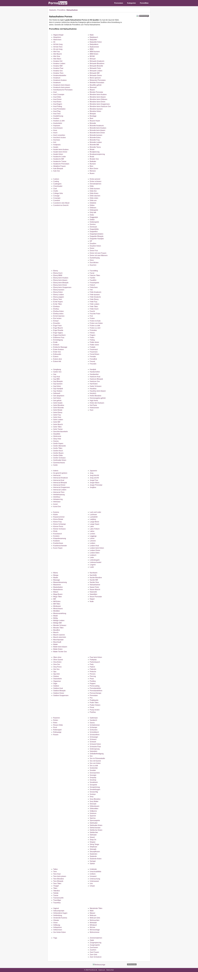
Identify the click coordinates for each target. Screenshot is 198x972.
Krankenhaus (58, 543)
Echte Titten (57, 304)
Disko (92, 215)
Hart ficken (94, 384)
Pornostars (118, 3)
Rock (55, 727)
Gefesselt (56, 393)
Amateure (56, 78)
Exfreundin (57, 354)
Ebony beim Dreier (60, 285)
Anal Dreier (57, 99)
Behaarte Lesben (96, 71)
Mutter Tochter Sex (60, 651)
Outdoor (56, 686)
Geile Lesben (58, 419)
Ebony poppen (58, 297)
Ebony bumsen (58, 290)
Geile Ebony (57, 412)
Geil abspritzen (58, 396)
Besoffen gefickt (95, 85)
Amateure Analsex (60, 80)
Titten (55, 888)
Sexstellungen (95, 789)
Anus (55, 130)
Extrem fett (57, 361)
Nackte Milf (94, 580)
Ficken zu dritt (95, 325)
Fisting (92, 340)
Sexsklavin (94, 782)
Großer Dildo (58, 455)
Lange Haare (94, 524)
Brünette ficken (95, 137)
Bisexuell (93, 87)
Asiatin (55, 147)
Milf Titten (56, 604)
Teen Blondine (58, 879)
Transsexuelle (58, 898)
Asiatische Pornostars (61, 164)
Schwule (93, 742)
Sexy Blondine (95, 799)
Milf (54, 599)
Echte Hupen (58, 302)
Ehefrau (56, 309)
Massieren (57, 585)
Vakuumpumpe (58, 911)
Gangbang (57, 369)
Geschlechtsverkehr (60, 431)
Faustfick (93, 280)
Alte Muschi (57, 54)
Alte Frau (56, 51)
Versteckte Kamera (60, 918)
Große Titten (57, 448)
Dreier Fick (94, 250)
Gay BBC (56, 379)
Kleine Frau (57, 522)
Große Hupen (58, 443)
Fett (91, 290)
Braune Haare (95, 121)
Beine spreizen (95, 78)
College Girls (58, 193)
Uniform (92, 874)
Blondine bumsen (96, 109)
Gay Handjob (58, 388)
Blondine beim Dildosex (98, 99)
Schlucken (93, 730)
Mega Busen (57, 594)
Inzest (55, 504)
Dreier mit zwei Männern (99, 255)
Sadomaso (94, 718)
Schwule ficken (95, 744)
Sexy (91, 796)
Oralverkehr (57, 679)
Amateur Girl (57, 61)
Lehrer (92, 538)
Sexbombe (94, 768)
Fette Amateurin (95, 292)
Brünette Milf (94, 145)
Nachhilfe (93, 575)
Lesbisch (93, 555)
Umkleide (93, 869)
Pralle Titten (94, 702)
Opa (54, 671)
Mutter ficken (57, 649)
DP (91, 241)
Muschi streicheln (59, 637)
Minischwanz (58, 608)
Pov (91, 698)
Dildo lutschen (95, 196)
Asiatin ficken (58, 154)
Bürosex (93, 171)
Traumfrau (57, 903)
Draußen (93, 243)
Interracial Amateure (60, 478)
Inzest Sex (57, 506)
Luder (92, 567)
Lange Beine (94, 522)
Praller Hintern (95, 705)
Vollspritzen (57, 927)
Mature (55, 592)
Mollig (55, 618)
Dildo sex (93, 200)
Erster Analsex (58, 349)
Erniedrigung (58, 340)
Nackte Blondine (96, 577)
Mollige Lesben (58, 620)
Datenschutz (110, 970)
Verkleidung (57, 915)
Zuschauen (94, 947)
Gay (54, 374)
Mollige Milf (57, 623)
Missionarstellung (59, 613)
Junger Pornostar (96, 485)
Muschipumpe (58, 640)
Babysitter (93, 39)
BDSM (92, 56)
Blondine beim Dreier (97, 102)
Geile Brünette (58, 408)
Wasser (92, 913)
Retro (55, 723)
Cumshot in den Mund (61, 203)
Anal (55, 92)
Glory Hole (57, 439)
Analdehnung (58, 116)
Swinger (93, 861)
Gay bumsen (57, 384)
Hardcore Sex (95, 381)
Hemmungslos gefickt (97, 398)
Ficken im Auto (95, 321)
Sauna (92, 723)
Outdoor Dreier (58, 693)
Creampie (56, 198)
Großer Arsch (58, 451)
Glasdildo (56, 434)
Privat (92, 707)
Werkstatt (93, 922)
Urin (91, 883)
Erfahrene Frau (58, 337)
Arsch (55, 133)
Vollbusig (56, 925)
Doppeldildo (94, 229)
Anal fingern (57, 104)
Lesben (92, 543)
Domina (92, 224)
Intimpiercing (58, 499)
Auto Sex (56, 171)
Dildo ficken (94, 193)
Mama (55, 573)
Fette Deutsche (95, 297)
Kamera (56, 512)
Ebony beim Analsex (60, 278)
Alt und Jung (57, 49)
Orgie (55, 683)
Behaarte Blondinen (97, 63)
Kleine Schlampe (59, 524)
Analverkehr (57, 123)
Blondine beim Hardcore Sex (100, 106)
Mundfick (56, 630)
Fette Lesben (94, 304)
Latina (92, 531)
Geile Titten (57, 427)
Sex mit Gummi (95, 761)
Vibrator (56, 920)
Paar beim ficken (96, 657)
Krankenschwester (60, 545)
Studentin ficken (95, 859)
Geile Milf (56, 422)
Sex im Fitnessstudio (97, 758)
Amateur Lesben (59, 63)
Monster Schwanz (59, 625)
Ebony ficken (58, 292)
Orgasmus (57, 681)
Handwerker (94, 374)
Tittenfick (56, 891)
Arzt (54, 142)
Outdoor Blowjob (59, 690)
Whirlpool (93, 925)
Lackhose (93, 514)
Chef (55, 188)
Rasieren (56, 718)
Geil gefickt (57, 400)
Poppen (92, 683)
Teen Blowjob (58, 881)
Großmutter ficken (59, 460)
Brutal (92, 156)
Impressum (101, 970)
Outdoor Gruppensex (60, 695)
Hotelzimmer (94, 408)
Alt (54, 42)
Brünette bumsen (96, 135)
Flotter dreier (94, 342)
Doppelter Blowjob (96, 236)
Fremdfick (93, 359)
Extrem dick (57, 359)
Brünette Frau (95, 140)
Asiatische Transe (59, 161)
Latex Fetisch (95, 529)
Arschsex (56, 140)
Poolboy (93, 681)
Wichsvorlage (95, 930)
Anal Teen (57, 114)
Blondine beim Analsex (98, 94)
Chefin (55, 191)
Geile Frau (57, 415)
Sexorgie (93, 775)
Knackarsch (57, 534)
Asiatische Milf (58, 159)
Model (55, 616)
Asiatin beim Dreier (60, 152)
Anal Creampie (58, 94)
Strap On (93, 839)
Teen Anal (57, 874)
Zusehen (93, 950)
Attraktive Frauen (59, 166)
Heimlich (93, 393)
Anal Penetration (59, 109)
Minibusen (57, 606)
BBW (92, 49)
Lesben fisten (95, 553)
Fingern (92, 335)
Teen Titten (57, 883)
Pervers (92, 674)
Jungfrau (93, 487)
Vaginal (56, 908)
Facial (92, 273)
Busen (92, 173)
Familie (92, 278)
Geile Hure (57, 417)
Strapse (92, 842)
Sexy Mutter (94, 801)
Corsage (56, 196)
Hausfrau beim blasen (98, 391)
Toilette (55, 893)
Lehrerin (93, 541)
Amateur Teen (58, 73)
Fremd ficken (94, 354)
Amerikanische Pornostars (62, 90)
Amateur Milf (57, 66)
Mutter (55, 644)
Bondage (93, 116)
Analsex (56, 118)
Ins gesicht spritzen (60, 473)
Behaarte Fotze (95, 68)
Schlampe (93, 727)
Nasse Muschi (95, 589)
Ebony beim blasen (60, 280)
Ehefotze (56, 306)
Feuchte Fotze (95, 313)
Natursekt (93, 592)
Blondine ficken (95, 111)
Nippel (92, 599)
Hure (91, 410)
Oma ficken (57, 662)
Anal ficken (57, 102)
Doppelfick (94, 231)
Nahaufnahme (95, 585)
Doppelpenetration (96, 234)
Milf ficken (57, 601)
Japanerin (93, 471)
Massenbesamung (60, 582)
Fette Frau (93, 302)
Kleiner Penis (58, 526)
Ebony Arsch (57, 273)
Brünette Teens (95, 147)
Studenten (93, 854)
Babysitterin (94, 44)
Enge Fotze (57, 325)
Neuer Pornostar (96, 596)
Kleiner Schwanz (59, 529)
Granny (56, 441)
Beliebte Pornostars (97, 82)
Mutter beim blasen (60, 647)
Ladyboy (93, 519)
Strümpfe (93, 849)
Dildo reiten (94, 198)
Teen (55, 871)
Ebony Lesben (58, 294)
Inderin (55, 471)
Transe (55, 895)
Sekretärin (93, 751)
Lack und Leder (95, 512)
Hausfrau (93, 388)
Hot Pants (93, 405)
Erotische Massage (60, 347)
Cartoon (56, 179)
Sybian (92, 863)
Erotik (55, 342)
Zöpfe (92, 940)
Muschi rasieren (59, 635)
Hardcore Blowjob (96, 379)
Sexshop (93, 780)
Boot (91, 118)
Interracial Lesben (59, 490)
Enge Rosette (58, 330)
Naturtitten (93, 594)
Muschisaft (57, 642)
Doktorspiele (94, 222)
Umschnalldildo (95, 871)
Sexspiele (93, 785)
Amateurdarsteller (59, 75)
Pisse (92, 679)
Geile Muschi (58, 424)
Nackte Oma (94, 582)
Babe (92, 35)
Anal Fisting (57, 106)
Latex (92, 526)
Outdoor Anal (58, 688)
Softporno (93, 811)
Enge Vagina (58, 333)
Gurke (55, 465)
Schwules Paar (95, 746)
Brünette (93, 123)
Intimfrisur (56, 497)
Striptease (93, 847)
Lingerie (93, 565)
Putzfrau (93, 712)
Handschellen (95, 372)
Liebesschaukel (95, 562)
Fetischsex (94, 287)
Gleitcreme (57, 436)
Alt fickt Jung (57, 44)
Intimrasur (56, 502)
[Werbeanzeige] (99, 965)
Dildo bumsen (95, 188)
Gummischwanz (59, 462)
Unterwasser (94, 881)
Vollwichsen (57, 930)
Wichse (92, 927)
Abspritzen (57, 37)
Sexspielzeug (95, 787)
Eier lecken (57, 318)
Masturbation (58, 587)
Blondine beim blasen (98, 97)
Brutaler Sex (94, 159)
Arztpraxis (57, 145)
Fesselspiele (94, 282)
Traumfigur (57, 900)
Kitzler (55, 514)
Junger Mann (94, 482)
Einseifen (56, 323)
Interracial (56, 475)
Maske (55, 577)
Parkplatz (93, 659)
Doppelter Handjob (97, 239)
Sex (91, 756)
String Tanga (94, 844)
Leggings (93, 536)
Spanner (93, 816)
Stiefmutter (94, 823)
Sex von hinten (95, 763)
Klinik (55, 531)
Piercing (93, 676)
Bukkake (93, 161)
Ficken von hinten (96, 323)
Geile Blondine (58, 405)
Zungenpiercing (95, 942)
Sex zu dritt (94, 765)
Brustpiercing (94, 152)
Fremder (93, 356)
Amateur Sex (58, 71)
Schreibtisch (94, 732)
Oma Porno (57, 667)
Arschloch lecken (59, 137)
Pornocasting (94, 686)
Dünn (92, 260)
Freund (92, 361)
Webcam (93, 915)
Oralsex (56, 676)
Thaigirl (56, 886)
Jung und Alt (94, 478)
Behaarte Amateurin (97, 61)
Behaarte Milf (94, 73)
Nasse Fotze (94, 587)
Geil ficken (57, 398)
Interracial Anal (58, 480)
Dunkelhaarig (95, 258)
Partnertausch (95, 662)
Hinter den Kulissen (97, 403)
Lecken (92, 534)
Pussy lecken (95, 710)
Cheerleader (57, 186)
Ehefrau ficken (58, 311)
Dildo (92, 186)
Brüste (92, 149)
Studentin (93, 856)
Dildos (92, 205)
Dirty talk (93, 212)
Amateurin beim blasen (61, 85)
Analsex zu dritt (58, 121)
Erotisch (56, 345)
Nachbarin (93, 573)
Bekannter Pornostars (98, 80)
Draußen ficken (95, 246)
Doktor (92, 219)
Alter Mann (57, 59)
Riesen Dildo (58, 725)
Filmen (92, 333)
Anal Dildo (57, 97)
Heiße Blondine (95, 396)
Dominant (93, 227)
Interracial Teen (58, 492)
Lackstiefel (94, 517)
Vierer (55, 922)
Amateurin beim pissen (61, 87)
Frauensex (94, 352)
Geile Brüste (57, 410)
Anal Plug (56, 111)
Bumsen (93, 164)
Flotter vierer (94, 345)
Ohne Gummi (58, 659)
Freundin (93, 364)
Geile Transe (58, 429)
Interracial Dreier (59, 485)
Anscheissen (58, 128)
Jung (91, 473)
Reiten (55, 720)
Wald (91, 911)
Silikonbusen (94, 806)
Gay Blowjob (58, 381)
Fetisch (92, 285)
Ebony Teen (57, 299)
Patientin (93, 669)
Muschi (55, 632)
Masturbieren (58, 589)
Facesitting (94, 271)
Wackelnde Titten (96, 908)
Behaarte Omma (96, 75)
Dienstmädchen (95, 184)
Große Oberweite (59, 446)
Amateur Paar (58, 68)
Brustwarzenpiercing (97, 154)
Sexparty (93, 777)
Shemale (93, 804)
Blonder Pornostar (96, 92)
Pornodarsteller (95, 688)
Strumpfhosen (95, 851)
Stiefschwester (95, 828)
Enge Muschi (58, 328)
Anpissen (56, 125)
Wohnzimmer (94, 932)
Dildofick (93, 203)
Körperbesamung (59, 538)
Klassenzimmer (59, 517)
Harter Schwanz (95, 386)
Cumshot (56, 200)
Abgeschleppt (58, 35)
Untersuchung (95, 879)
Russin (55, 734)
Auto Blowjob (58, 168)
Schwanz (93, 739)
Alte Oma (56, 56)
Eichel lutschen (58, 316)
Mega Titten (57, 596)
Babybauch (94, 37)
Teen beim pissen (59, 876)
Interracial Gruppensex (61, 487)
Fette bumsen (95, 294)
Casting (56, 181)
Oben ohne (57, 657)
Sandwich (93, 720)
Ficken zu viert (95, 328)
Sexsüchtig (94, 792)
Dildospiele (94, 210)
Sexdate (93, 770)
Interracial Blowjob (60, 482)
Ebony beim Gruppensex (62, 287)
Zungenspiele (95, 945)
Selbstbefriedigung (97, 754)
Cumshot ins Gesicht (60, 205)
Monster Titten (58, 628)
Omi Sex (56, 669)
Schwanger (94, 737)
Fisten (92, 337)
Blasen (92, 90)
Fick (91, 316)
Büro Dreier (94, 168)
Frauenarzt (94, 349)
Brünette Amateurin (97, 125)
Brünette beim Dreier (97, 133)
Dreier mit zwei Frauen (98, 253)
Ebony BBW (57, 275)
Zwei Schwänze (95, 957)
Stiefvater (93, 835)
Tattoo (55, 869)
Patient (92, 667)
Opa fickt (56, 674)
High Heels (94, 400)
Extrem (55, 356)
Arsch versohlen (59, 135)
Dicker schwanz (95, 181)
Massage (56, 580)
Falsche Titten (95, 275)
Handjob (93, 369)
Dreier (92, 248)
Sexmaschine (95, 773)
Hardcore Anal (95, 377)
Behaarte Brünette (96, 66)
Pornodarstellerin (96, 690)
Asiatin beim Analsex (61, 149)
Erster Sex (57, 352)
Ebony (55, 271)
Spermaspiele (95, 820)
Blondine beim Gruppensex (100, 104)
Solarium (93, 813)
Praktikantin (94, 700)
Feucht (92, 311)
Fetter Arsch (94, 309)
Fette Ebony (94, 299)
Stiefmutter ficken (96, 825)
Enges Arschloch (59, 335)
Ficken (92, 318)
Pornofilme (144, 3)
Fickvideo (93, 330)
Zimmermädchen (96, 938)
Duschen (93, 265)
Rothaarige (57, 732)
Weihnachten (94, 920)
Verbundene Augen (60, 913)
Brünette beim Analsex (98, 128)
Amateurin (57, 82)
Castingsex (57, 184)
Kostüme (56, 541)
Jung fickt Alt (94, 475)
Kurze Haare (57, 548)
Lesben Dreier (95, 550)
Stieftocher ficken (96, 830)
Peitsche (93, 671)
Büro (91, 166)
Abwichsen (57, 39)
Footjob (92, 347)
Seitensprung (95, 749)
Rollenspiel (57, 730)
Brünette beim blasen (97, 130)
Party (92, 664)
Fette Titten (94, 306)
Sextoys (93, 794)
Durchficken (94, 262)
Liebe (92, 557)
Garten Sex (57, 372)
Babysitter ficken (96, 42)
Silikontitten (94, 808)
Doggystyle (94, 217)
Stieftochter (94, 832)
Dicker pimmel (95, 179)
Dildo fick (93, 191)
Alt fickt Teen (57, 47)
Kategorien (131, 3)
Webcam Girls (95, 918)
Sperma (92, 818)
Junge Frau (94, 480)
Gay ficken (57, 386)
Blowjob (93, 114)
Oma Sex (56, 664)
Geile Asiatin (57, 403)
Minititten (56, 611)
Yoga (55, 938)
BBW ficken (94, 54)
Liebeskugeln (95, 560)
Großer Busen (58, 453)
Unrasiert (93, 876)
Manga (55, 575)
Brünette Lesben (96, 142)
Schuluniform (94, 734)
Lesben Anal (94, 545)
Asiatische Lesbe (59, 156)
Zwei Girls (93, 954)
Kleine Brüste (58, 519)
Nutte (92, 601)
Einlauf (55, 321)
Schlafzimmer (95, 725)
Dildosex (93, 208)
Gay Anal (56, 377)
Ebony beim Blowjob (60, 282)
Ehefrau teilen (58, 313)
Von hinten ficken (59, 932)
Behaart (92, 59)
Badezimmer (94, 47)
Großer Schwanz (59, 458)
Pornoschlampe (95, 693)
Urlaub (92, 886)
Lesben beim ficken (97, 548)
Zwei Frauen (94, 952)
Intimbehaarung (59, 494)
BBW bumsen (95, 51)
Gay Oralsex (57, 391)
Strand (92, 837)
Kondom (56, 536)
